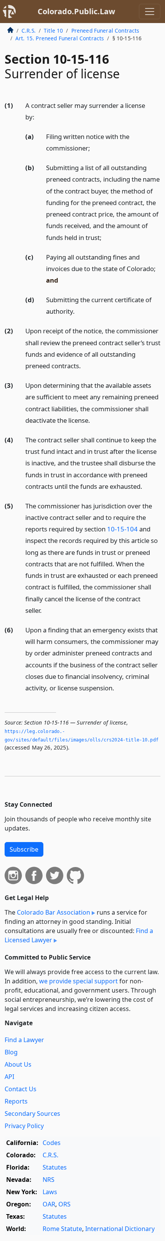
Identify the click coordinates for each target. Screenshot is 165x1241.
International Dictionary (120, 1228)
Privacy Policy (24, 1126)
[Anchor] (39, 116)
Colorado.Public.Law (76, 11)
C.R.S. (28, 30)
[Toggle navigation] (149, 11)
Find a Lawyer (24, 1040)
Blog (11, 1052)
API (9, 1076)
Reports (16, 1101)
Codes (52, 1142)
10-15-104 (122, 529)
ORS (64, 1204)
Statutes (55, 1167)
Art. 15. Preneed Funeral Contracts (59, 38)
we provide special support (78, 981)
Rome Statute (62, 1228)
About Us (18, 1064)
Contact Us (20, 1089)
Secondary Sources (32, 1113)
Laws (50, 1192)
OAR (49, 1204)
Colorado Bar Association (53, 912)
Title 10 (53, 30)
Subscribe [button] (24, 849)
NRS (48, 1179)
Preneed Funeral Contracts (105, 30)
